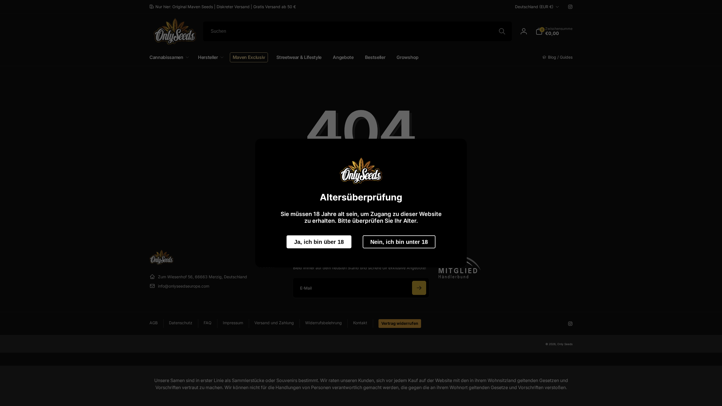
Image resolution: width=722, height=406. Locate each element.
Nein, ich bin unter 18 (399, 242)
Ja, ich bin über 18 (319, 242)
